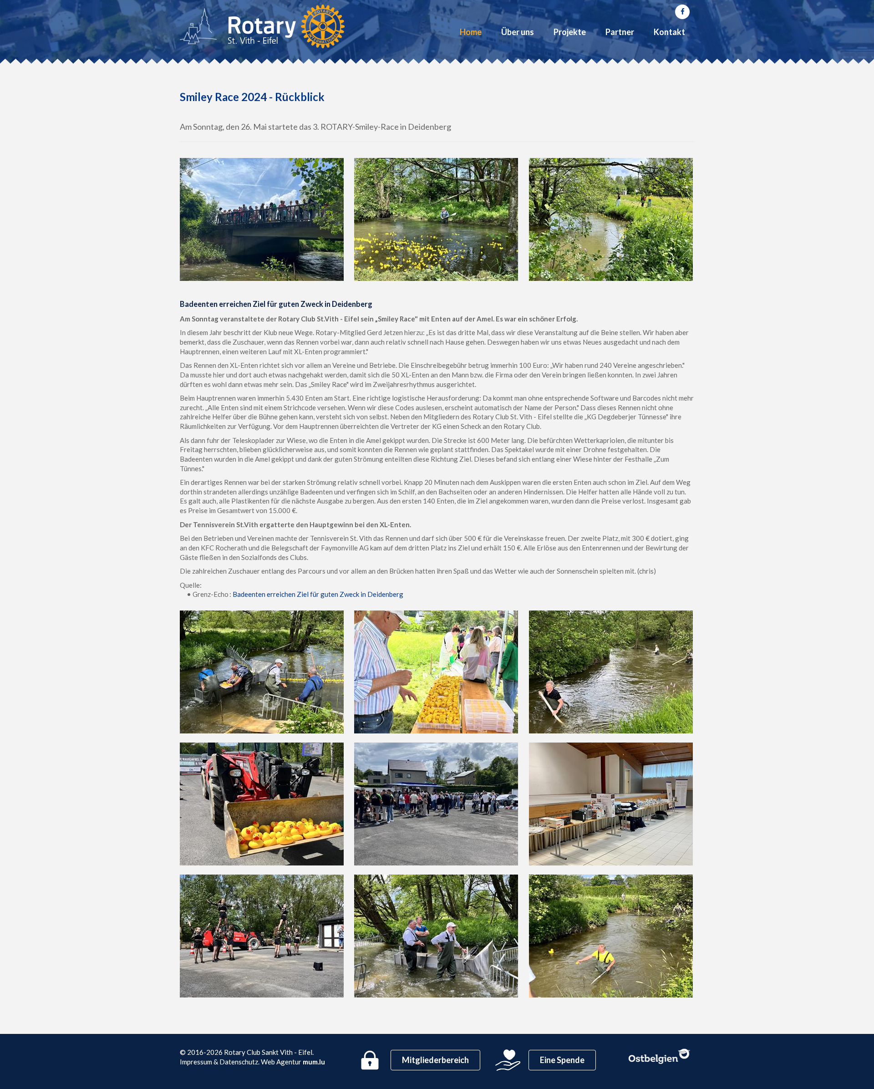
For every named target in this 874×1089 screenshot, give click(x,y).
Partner (619, 32)
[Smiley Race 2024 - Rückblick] (262, 219)
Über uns (517, 32)
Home (471, 32)
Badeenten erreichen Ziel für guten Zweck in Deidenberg (318, 594)
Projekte (570, 32)
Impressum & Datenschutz (219, 1062)
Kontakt (669, 32)
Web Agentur (281, 1062)
